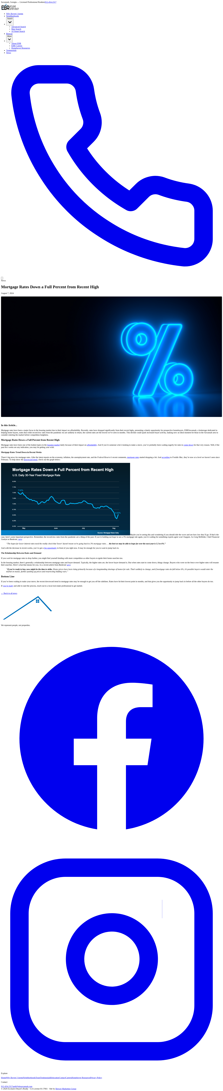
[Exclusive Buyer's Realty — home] (10, 9)
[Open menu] (2, 278)
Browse (9, 34)
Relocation (54, 1078)
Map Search (16, 29)
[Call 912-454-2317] (111, 275)
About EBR (16, 43)
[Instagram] (111, 1069)
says (20, 539)
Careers (68, 1078)
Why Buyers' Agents (14, 14)
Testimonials (11, 50)
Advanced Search (18, 27)
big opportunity (50, 548)
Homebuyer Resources (20, 48)
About (9, 36)
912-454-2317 (50, 2)
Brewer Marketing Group (65, 1089)
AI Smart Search (18, 31)
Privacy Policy (96, 1078)
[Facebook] (111, 848)
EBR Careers (16, 46)
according (166, 457)
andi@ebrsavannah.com (22, 1086)
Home (3, 1078)
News (8, 53)
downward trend (30, 460)
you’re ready (8, 586)
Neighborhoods (12, 16)
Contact (62, 1078)
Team (38, 1078)
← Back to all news (9, 593)
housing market (53, 445)
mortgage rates (133, 457)
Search (10, 19)
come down (188, 445)
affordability (92, 445)
